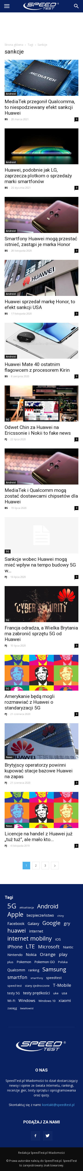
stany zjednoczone (37, 985)
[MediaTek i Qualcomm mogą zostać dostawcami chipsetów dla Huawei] (41, 466)
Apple (15, 914)
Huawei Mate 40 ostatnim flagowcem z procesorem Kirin (37, 367)
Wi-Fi (11, 1000)
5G (7, 419)
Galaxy (33, 923)
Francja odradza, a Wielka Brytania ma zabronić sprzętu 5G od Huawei (41, 633)
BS (6, 119)
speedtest (54, 977)
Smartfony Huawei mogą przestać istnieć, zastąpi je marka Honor (41, 241)
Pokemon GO (44, 961)
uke (56, 993)
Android (11, 93)
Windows (26, 1000)
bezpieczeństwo (40, 915)
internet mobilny (29, 938)
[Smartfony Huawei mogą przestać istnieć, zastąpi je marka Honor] (41, 215)
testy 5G (13, 993)
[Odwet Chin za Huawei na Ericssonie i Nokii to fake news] (41, 404)
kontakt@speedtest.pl (58, 1105)
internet (36, 931)
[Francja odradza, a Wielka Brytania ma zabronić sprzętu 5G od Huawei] (41, 604)
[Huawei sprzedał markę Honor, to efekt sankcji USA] (41, 278)
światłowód (26, 1008)
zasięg (12, 1008)
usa (64, 993)
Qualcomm (16, 970)
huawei (16, 930)
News (9, 757)
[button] (76, 6)
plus (10, 962)
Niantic (68, 947)
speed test (14, 985)
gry (67, 923)
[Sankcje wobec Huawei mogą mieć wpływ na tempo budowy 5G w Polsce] (41, 535)
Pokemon (24, 961)
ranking (33, 970)
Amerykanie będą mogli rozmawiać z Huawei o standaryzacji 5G (30, 702)
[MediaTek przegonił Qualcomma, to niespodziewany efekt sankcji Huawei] (41, 78)
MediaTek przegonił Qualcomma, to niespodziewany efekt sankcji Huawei (40, 107)
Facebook (15, 923)
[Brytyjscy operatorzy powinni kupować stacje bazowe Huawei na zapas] (41, 741)
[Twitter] (47, 1135)
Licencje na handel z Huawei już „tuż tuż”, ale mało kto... (38, 836)
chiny (60, 915)
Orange (48, 954)
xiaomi (65, 1000)
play (63, 954)
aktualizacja (27, 907)
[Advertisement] (41, 26)
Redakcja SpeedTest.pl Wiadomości (41, 1153)
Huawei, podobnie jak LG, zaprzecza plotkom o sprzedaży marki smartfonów (38, 175)
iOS (58, 939)
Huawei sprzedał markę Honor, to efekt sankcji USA (40, 304)
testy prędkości (36, 992)
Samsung (54, 969)
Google (51, 922)
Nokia (31, 954)
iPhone (15, 946)
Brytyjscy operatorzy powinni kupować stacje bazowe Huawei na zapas (39, 770)
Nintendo (15, 954)
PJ (6, 439)
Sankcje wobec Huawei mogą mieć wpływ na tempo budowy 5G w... (40, 564)
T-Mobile (62, 985)
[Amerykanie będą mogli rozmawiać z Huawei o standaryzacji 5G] (41, 673)
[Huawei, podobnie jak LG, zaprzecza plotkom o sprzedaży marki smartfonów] (41, 146)
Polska (63, 962)
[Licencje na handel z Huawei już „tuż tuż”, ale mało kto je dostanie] (41, 810)
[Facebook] (35, 1135)
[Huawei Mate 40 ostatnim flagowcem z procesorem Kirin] (41, 341)
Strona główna (14, 45)
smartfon (17, 977)
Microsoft (49, 946)
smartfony (36, 978)
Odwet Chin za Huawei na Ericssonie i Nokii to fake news (38, 430)
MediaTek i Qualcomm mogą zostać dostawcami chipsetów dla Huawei (41, 496)
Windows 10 (47, 1001)
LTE (30, 946)
